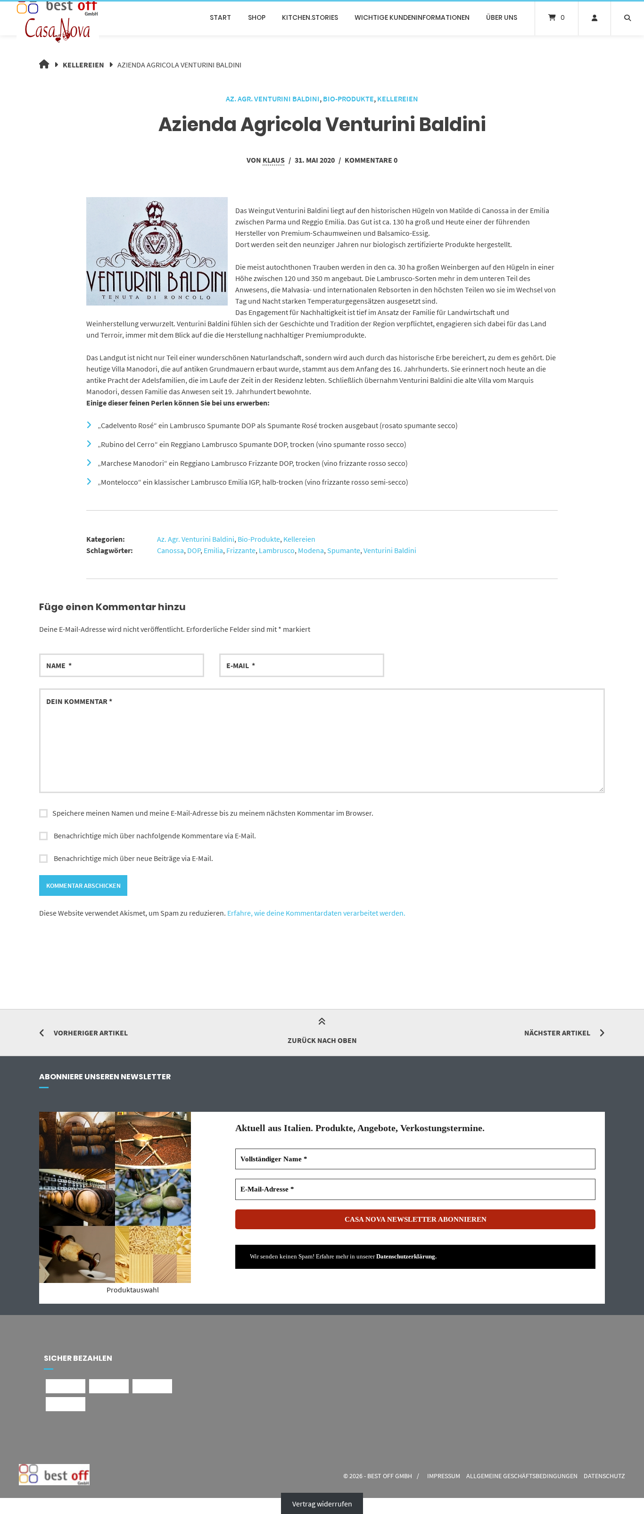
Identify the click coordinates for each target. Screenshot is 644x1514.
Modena (311, 550)
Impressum (443, 1476)
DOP (193, 550)
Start (220, 17)
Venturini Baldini (389, 550)
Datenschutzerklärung (405, 1256)
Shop (256, 17)
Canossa (170, 550)
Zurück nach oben (322, 1040)
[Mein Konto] (594, 17)
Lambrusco (277, 550)
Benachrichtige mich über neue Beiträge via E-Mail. (133, 858)
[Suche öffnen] (627, 17)
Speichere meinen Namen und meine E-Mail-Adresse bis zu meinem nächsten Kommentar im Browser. (212, 813)
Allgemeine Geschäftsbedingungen (522, 1476)
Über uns (501, 17)
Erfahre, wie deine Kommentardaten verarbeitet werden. (316, 913)
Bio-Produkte (348, 98)
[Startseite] (57, 17)
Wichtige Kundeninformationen (412, 17)
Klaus (274, 160)
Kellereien (83, 64)
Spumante (343, 550)
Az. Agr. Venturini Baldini (273, 98)
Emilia (213, 550)
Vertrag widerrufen (322, 1503)
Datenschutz (604, 1476)
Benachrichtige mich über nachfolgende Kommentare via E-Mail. (155, 835)
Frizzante (241, 550)
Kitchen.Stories (310, 17)
